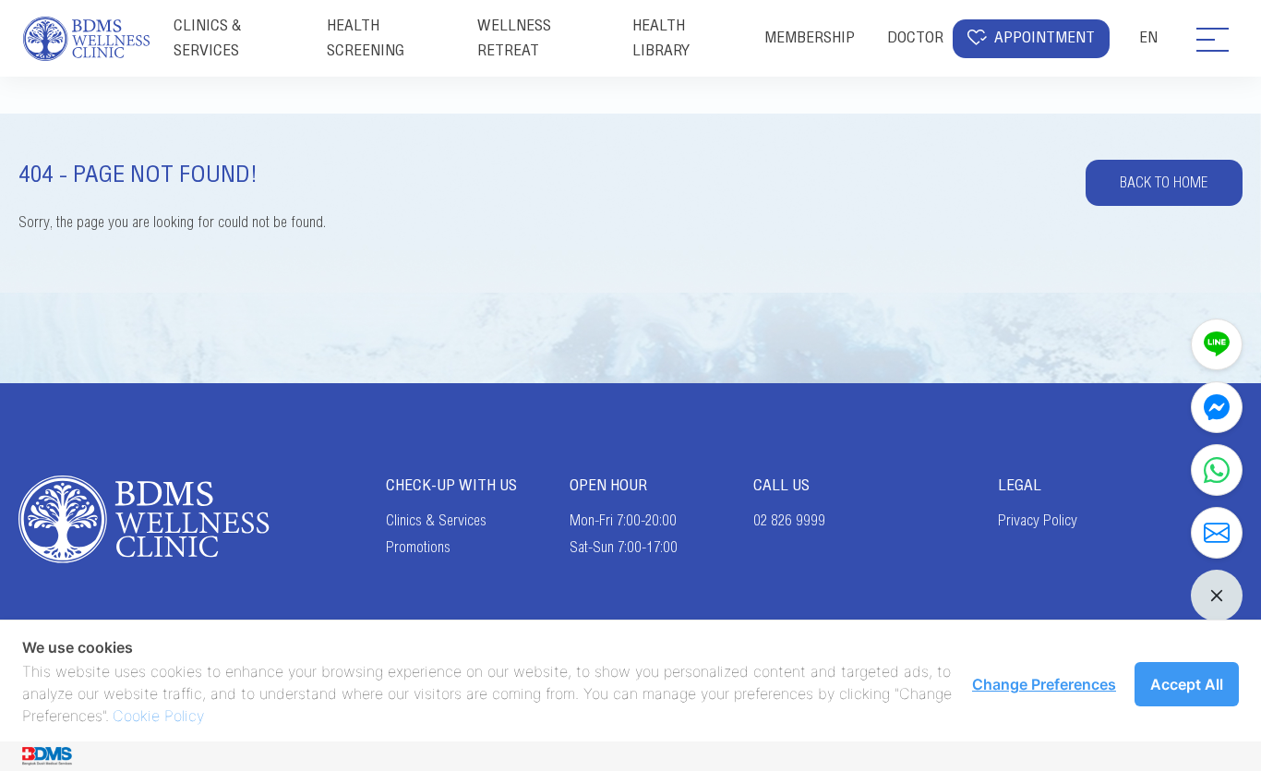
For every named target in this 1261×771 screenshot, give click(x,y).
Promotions (418, 548)
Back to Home (1164, 183)
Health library (661, 37)
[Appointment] (1217, 533)
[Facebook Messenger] (1217, 407)
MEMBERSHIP (809, 37)
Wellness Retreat (514, 37)
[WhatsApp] (1217, 470)
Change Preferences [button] (1044, 684)
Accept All (1186, 684)
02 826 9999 (789, 521)
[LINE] (1217, 344)
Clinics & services (208, 37)
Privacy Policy (1037, 521)
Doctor (915, 37)
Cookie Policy (158, 715)
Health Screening (365, 37)
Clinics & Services (436, 521)
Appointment (1044, 37)
